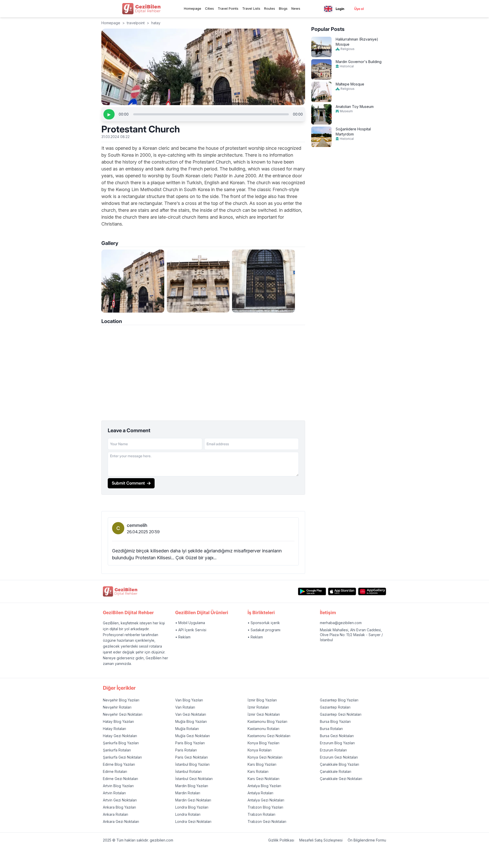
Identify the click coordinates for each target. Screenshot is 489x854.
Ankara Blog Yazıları (119, 807)
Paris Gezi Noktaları (191, 757)
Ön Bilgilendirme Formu (367, 840)
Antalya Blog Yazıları (264, 786)
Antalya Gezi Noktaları (266, 800)
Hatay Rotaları (114, 728)
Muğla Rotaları (187, 728)
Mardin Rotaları (187, 793)
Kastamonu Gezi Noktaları (269, 736)
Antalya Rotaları (260, 793)
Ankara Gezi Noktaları (121, 821)
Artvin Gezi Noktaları (120, 800)
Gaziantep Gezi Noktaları (340, 714)
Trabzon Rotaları (261, 814)
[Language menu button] (328, 9)
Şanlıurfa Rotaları (117, 750)
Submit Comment (128, 483)
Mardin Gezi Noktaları (193, 800)
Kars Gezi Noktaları (263, 778)
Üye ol (359, 9)
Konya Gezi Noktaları (265, 757)
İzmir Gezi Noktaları (264, 714)
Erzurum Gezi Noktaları (339, 757)
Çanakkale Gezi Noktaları (341, 778)
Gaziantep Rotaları (335, 707)
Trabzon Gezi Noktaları (267, 821)
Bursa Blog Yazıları (335, 721)
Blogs (283, 8)
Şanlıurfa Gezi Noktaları (122, 757)
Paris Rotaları (186, 750)
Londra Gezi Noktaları (193, 821)
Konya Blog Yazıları (263, 743)
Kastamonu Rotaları (263, 728)
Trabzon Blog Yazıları (265, 807)
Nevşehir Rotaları (117, 707)
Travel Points (228, 8)
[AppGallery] (372, 592)
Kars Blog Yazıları (262, 764)
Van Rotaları (185, 707)
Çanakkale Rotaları (335, 771)
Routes (269, 8)
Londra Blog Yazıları (191, 807)
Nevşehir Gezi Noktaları (122, 714)
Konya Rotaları (259, 750)
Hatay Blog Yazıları (118, 721)
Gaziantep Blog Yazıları (339, 700)
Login (340, 9)
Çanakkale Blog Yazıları (339, 764)
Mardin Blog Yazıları (191, 786)
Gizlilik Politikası (281, 840)
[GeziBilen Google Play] (312, 592)
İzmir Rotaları (258, 707)
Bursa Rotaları (331, 728)
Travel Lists (251, 8)
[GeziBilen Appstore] (342, 592)
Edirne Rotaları (115, 771)
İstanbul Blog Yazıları (192, 764)
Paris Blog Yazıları (190, 743)
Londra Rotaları (187, 814)
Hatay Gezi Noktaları (120, 736)
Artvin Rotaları (114, 793)
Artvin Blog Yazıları (118, 786)
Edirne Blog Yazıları (119, 764)
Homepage (192, 8)
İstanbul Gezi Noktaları (194, 778)
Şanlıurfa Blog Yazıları (121, 743)
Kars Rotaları (258, 771)
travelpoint (136, 23)
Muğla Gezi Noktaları (192, 736)
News (295, 8)
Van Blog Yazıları (189, 700)
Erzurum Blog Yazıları (337, 743)
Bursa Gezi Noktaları (337, 736)
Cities (209, 8)
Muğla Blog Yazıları (191, 721)
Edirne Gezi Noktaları (120, 778)
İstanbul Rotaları (188, 771)
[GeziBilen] (141, 8)
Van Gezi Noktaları (190, 714)
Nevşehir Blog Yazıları (121, 700)
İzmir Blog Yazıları (262, 700)
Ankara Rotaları (115, 814)
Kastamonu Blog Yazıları (267, 721)
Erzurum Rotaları (333, 750)
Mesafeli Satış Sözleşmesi (321, 840)
